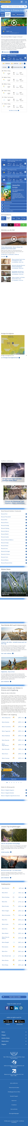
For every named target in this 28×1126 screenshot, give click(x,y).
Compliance (14, 1104)
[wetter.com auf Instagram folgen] (21, 1008)
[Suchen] (25, 6)
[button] (14, 57)
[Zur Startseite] (6, 1)
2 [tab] (9, 782)
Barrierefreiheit (14, 1109)
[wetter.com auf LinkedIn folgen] (16, 1008)
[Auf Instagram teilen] (17, 224)
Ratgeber (4, 1044)
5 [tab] (16, 782)
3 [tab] (11, 782)
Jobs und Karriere (14, 1083)
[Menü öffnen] (25, 2)
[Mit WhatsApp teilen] (23, 224)
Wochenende (20, 14)
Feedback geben (13, 33)
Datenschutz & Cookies (14, 1087)
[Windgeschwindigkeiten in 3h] (14, 345)
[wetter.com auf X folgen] (12, 1008)
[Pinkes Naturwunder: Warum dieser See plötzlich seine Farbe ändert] (14, 238)
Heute (2, 14)
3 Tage (13, 14)
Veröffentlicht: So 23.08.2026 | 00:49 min (10, 254)
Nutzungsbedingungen (14, 1113)
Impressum (14, 1100)
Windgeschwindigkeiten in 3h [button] (7, 355)
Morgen (8, 14)
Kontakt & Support (14, 1096)
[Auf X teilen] (11, 224)
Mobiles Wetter (6, 1038)
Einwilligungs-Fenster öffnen (14, 1091)
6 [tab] (18, 782)
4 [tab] (14, 782)
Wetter (3, 1032)
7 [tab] (21, 782)
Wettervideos (5, 1041)
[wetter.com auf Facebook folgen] (7, 1008)
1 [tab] (7, 782)
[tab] (5, 52)
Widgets (4, 1035)
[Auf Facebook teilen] (4, 224)
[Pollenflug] (22, 2)
